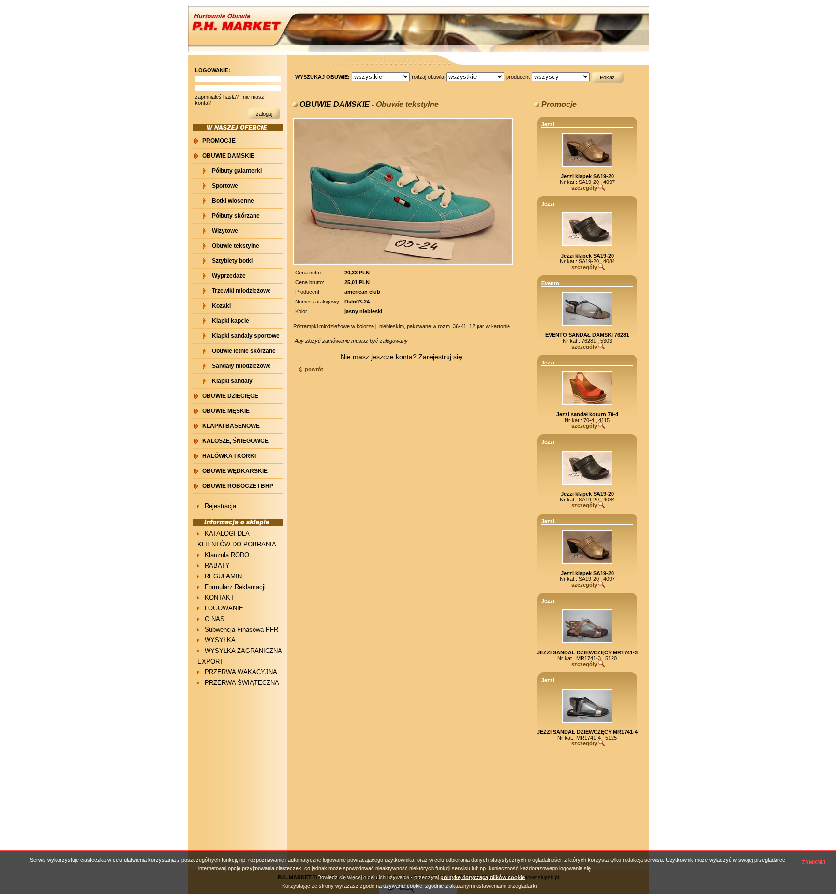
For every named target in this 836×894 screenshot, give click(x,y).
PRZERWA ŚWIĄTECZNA (242, 682)
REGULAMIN (223, 576)
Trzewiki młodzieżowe (241, 291)
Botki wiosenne (233, 200)
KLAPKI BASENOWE (231, 426)
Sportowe (225, 185)
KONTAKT (219, 597)
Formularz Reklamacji (235, 587)
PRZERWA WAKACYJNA (241, 672)
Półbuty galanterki (237, 170)
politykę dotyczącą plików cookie (482, 877)
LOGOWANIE (224, 608)
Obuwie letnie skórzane (244, 351)
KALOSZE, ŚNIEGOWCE (235, 441)
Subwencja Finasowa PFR (241, 629)
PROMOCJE (219, 140)
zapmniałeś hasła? (217, 97)
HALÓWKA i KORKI (229, 456)
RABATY (217, 565)
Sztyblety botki (232, 261)
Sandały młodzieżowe (241, 366)
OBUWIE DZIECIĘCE (230, 396)
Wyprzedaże (229, 276)
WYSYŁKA (220, 640)
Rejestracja (220, 506)
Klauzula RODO (227, 555)
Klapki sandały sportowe (246, 336)
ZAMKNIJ (813, 862)
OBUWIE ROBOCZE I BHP (237, 486)
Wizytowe (225, 230)
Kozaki (221, 306)
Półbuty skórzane (236, 215)
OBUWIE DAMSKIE (228, 155)
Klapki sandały (232, 381)
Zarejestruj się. (441, 357)
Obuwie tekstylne (235, 245)
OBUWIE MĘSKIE (226, 411)
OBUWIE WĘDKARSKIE (235, 471)
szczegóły (584, 188)
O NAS (214, 618)
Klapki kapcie (230, 321)
